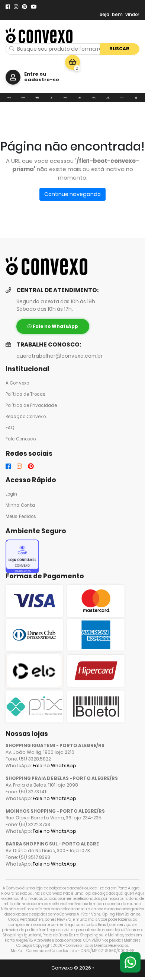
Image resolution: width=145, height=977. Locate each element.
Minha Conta (20, 505)
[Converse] (23, 97)
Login (11, 494)
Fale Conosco (21, 439)
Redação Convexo (26, 417)
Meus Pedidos (21, 516)
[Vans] (37, 97)
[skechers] (79, 97)
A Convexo (17, 383)
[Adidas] (136, 97)
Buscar (119, 48)
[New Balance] (107, 97)
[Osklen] (122, 97)
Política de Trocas (25, 394)
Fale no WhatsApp (54, 765)
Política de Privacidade (31, 405)
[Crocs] (65, 97)
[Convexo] (9, 97)
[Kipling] (93, 97)
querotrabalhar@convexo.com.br (59, 356)
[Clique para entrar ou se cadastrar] (13, 77)
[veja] (51, 97)
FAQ (10, 428)
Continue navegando (72, 194)
